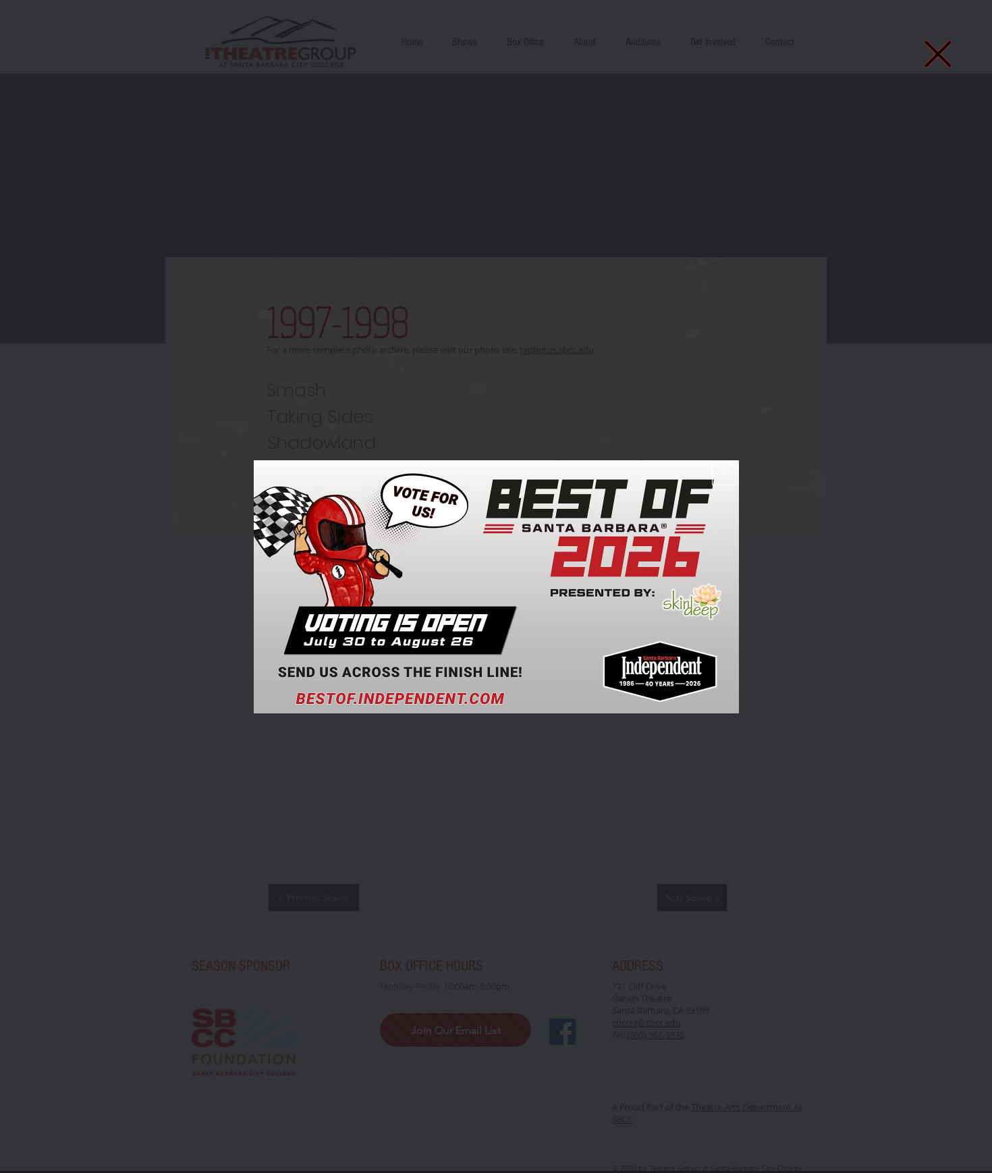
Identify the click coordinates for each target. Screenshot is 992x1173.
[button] (938, 53)
